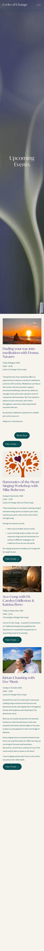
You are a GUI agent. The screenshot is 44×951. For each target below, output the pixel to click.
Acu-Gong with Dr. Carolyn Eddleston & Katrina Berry (18, 600)
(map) (23, 369)
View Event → (12, 444)
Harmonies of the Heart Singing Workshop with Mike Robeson (21, 486)
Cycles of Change (15, 4)
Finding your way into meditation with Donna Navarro (21, 353)
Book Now (22, 435)
